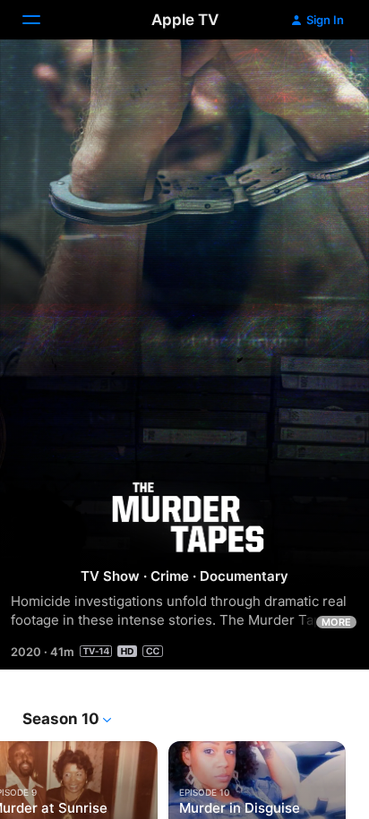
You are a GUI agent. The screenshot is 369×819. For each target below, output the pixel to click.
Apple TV (185, 20)
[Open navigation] (42, 19)
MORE (336, 622)
